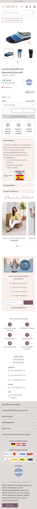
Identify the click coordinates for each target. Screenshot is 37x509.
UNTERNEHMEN (8, 422)
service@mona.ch (18, 387)
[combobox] (18, 12)
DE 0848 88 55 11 (18, 370)
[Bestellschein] (30, 6)
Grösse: (4, 101)
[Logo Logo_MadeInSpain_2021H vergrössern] (20, 175)
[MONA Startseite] (11, 6)
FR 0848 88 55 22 (18, 375)
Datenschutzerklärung (10, 500)
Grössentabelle (30, 101)
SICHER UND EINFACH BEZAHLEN (15, 410)
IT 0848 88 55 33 (18, 380)
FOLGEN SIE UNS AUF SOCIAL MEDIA (16, 434)
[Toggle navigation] (3, 6)
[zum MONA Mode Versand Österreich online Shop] (18, 444)
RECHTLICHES (7, 416)
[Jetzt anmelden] (28, 302)
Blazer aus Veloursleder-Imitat (14, 238)
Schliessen (10, 505)
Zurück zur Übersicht (12, 20)
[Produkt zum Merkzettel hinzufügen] (23, 111)
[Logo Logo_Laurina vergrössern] (30, 92)
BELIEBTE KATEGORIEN (11, 404)
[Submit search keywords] (32, 12)
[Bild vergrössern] (29, 43)
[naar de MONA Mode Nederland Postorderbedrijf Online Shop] (24, 444)
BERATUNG (6, 428)
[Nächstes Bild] (31, 62)
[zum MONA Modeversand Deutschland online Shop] (13, 444)
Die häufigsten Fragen (17, 396)
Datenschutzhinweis (18, 307)
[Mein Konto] (22, 6)
